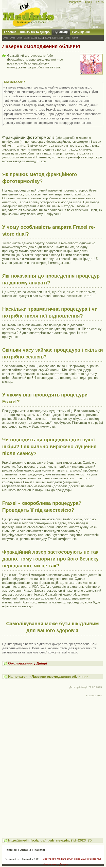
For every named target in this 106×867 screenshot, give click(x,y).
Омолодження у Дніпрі (27, 663)
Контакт (40, 849)
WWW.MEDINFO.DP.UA (86, 2)
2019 (54, 38)
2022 (33, 38)
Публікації (60, 32)
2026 (5, 38)
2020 (47, 38)
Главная (11, 849)
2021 (40, 38)
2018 (60, 38)
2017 (67, 38)
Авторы (25, 849)
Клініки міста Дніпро (35, 32)
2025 (12, 38)
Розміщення (81, 32)
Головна (10, 32)
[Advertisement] (53, 774)
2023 (26, 38)
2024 (19, 38)
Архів (75, 38)
